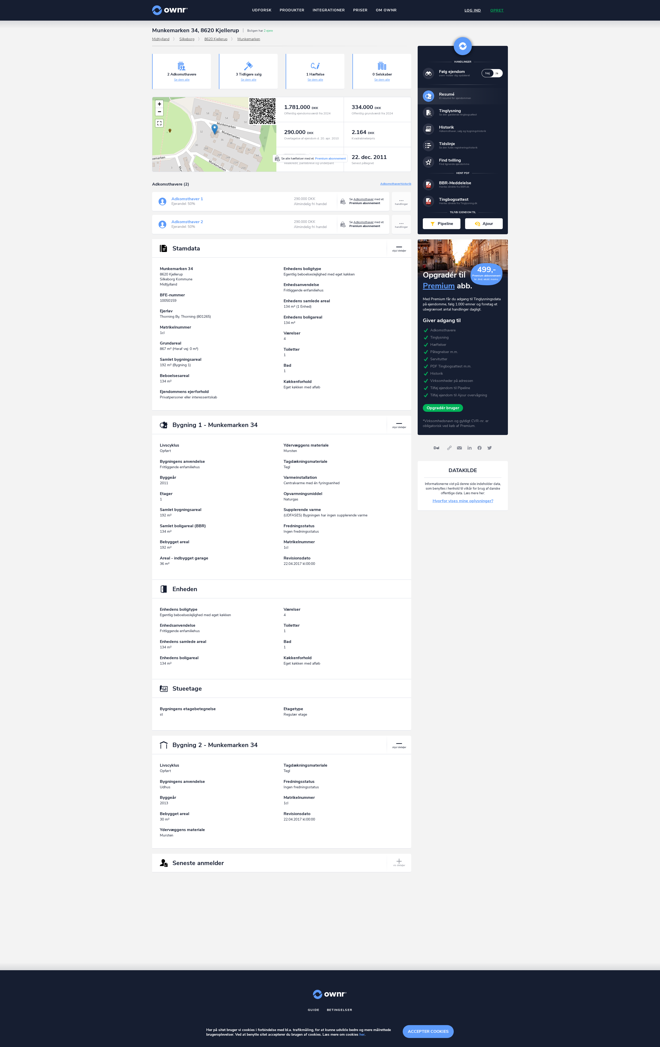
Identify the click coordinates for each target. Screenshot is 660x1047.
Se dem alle (181, 80)
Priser (360, 10)
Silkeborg (186, 39)
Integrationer (329, 10)
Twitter (489, 447)
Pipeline (445, 224)
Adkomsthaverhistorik (395, 184)
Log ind (473, 10)
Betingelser (339, 1010)
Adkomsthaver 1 (187, 199)
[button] (214, 129)
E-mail (459, 447)
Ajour (488, 224)
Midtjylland (160, 39)
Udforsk (261, 10)
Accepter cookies (428, 1031)
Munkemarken (248, 39)
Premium (439, 286)
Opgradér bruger (443, 408)
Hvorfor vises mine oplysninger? (463, 501)
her (362, 1034)
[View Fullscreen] (159, 123)
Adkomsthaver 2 (187, 222)
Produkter (292, 10)
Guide (314, 1010)
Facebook (479, 447)
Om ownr (386, 10)
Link (449, 447)
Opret (497, 10)
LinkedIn (469, 447)
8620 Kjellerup (215, 39)
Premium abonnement (330, 158)
